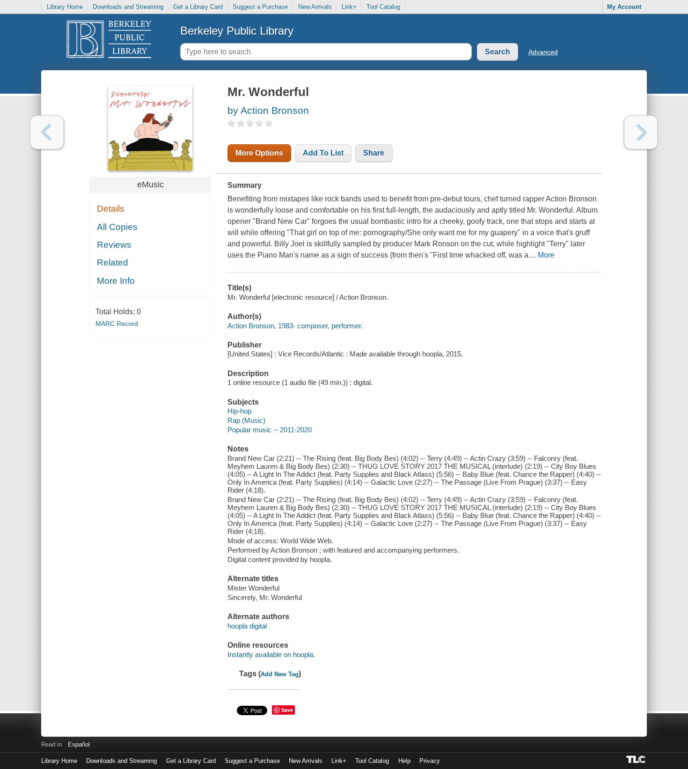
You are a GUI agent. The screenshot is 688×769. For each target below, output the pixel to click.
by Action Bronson (268, 110)
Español (79, 744)
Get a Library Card (198, 6)
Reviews (114, 245)
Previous (47, 132)
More (546, 255)
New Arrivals (315, 6)
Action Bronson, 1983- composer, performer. (295, 326)
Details (110, 209)
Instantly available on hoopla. (271, 654)
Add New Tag (280, 674)
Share (373, 153)
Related (112, 262)
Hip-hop (239, 411)
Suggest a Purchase (260, 6)
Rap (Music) (246, 420)
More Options (259, 153)
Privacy (429, 760)
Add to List (323, 153)
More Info (116, 281)
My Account (624, 6)
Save (287, 709)
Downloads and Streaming (128, 6)
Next (641, 132)
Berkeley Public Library (236, 30)
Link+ (349, 6)
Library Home (65, 6)
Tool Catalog (383, 6)
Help (404, 760)
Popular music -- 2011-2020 (269, 430)
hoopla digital (247, 626)
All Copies (117, 227)
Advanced (543, 52)
